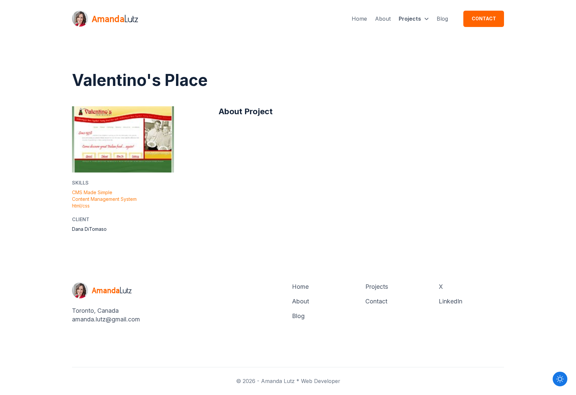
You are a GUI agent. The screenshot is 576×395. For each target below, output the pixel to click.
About (383, 18)
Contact (484, 18)
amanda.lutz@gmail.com (106, 319)
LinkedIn (450, 301)
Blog (442, 18)
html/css (81, 205)
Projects (410, 18)
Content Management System (104, 199)
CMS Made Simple (92, 192)
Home (359, 18)
